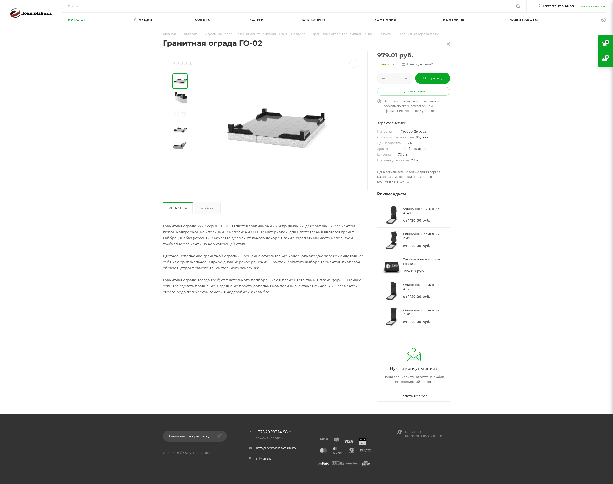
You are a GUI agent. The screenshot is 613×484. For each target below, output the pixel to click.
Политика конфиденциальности (423, 434)
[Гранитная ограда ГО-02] (276, 127)
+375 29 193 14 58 (558, 6)
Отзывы (208, 207)
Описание (178, 207)
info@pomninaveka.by (276, 448)
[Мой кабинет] (603, 20)
